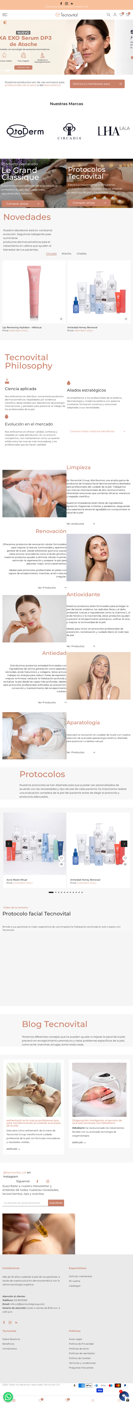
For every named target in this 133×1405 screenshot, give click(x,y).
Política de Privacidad (81, 1343)
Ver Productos (47, 587)
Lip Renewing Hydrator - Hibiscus (22, 327)
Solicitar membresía (80, 1276)
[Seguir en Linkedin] (71, 3)
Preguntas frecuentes (81, 1367)
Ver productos (75, 523)
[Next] (124, 844)
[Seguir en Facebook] (61, 3)
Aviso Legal (75, 1339)
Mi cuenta (74, 1281)
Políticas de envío (79, 1348)
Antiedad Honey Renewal (82, 327)
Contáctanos (9, 1348)
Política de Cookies (80, 1358)
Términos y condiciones (82, 1363)
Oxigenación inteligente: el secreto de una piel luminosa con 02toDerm (97, 1122)
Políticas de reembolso (82, 1353)
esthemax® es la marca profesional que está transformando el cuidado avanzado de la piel (33, 1123)
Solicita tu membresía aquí (91, 83)
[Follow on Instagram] (47, 1181)
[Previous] (9, 844)
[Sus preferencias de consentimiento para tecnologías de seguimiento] (127, 1399)
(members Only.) (23, 882)
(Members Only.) (18, 330)
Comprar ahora (17, 204)
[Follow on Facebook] (37, 1181)
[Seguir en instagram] (66, 3)
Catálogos (74, 1285)
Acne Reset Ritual (16, 879)
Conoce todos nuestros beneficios (92, 431)
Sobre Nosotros (11, 1339)
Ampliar (12, 1148)
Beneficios (8, 1343)
